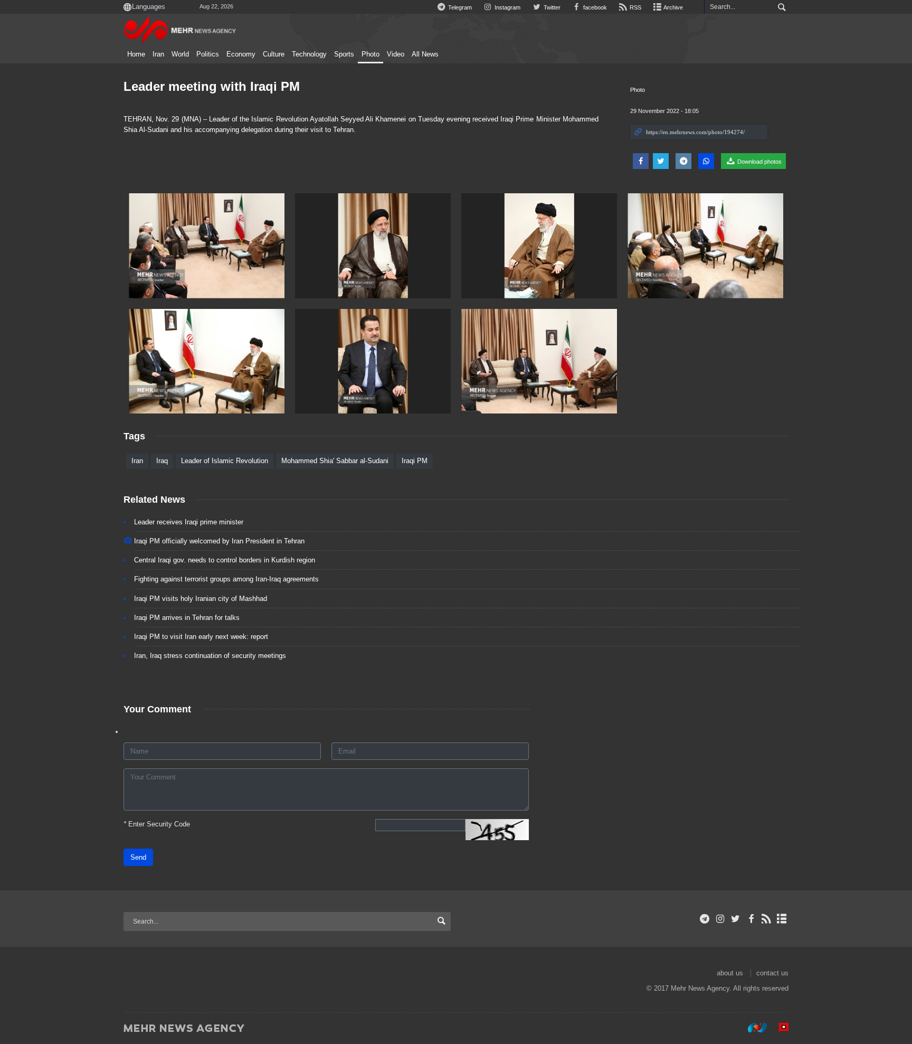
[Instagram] (720, 919)
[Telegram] (704, 919)
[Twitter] (735, 919)
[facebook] (750, 919)
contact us (772, 973)
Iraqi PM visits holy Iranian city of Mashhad (200, 599)
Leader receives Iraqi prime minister (188, 522)
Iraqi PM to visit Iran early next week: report (201, 637)
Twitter (551, 7)
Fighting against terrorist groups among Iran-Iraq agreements (226, 579)
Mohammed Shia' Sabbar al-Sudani (334, 461)
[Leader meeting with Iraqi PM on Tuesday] (206, 245)
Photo (370, 54)
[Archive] (781, 919)
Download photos (759, 161)
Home (136, 54)
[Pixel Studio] (778, 1027)
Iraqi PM (415, 461)
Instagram (506, 7)
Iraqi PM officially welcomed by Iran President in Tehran (219, 541)
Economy (240, 54)
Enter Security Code (157, 824)
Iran (158, 54)
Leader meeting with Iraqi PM (212, 86)
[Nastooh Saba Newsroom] (752, 1027)
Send (138, 857)
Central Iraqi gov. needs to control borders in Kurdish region (224, 560)
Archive (672, 7)
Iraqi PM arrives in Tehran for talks (187, 618)
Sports (344, 54)
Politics (207, 54)
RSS (634, 7)
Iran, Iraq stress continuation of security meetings (210, 656)
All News (425, 54)
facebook (594, 7)
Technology (309, 54)
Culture (273, 54)
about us (730, 973)
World (180, 54)
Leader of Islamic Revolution (224, 461)
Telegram (459, 7)
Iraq (162, 461)
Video (395, 54)
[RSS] (766, 919)
